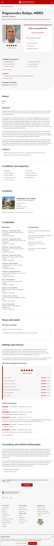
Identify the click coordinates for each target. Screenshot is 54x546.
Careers (20, 515)
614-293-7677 (39, 33)
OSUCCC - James (41, 507)
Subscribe (27, 485)
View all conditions (7, 69)
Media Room (21, 517)
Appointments (5, 507)
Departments (22, 511)
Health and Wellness (6, 522)
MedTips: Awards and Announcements (12, 329)
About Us (4, 524)
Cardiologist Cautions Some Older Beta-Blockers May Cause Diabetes (20, 333)
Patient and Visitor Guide (7, 519)
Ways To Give (22, 519)
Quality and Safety (23, 521)
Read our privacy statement (35, 540)
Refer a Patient (22, 507)
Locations (4, 517)
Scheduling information (32, 48)
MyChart (4, 511)
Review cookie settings (21, 543)
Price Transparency (6, 520)
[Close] (51, 536)
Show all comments (7, 435)
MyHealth (4, 526)
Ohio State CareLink (23, 509)
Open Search (52, 2)
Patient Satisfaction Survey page (31, 354)
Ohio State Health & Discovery (43, 513)
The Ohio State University (42, 511)
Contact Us (21, 523)
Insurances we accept (32, 43)
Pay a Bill (4, 509)
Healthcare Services (6, 515)
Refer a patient (30, 46)
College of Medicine (41, 509)
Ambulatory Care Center (26, 198)
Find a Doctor (5, 513)
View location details (7, 78)
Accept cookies (33, 543)
